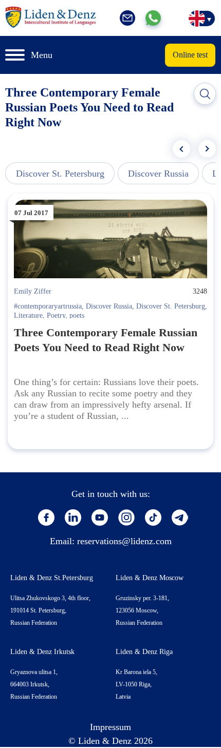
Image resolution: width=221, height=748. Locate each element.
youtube (99, 517)
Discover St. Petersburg (60, 173)
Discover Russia (158, 173)
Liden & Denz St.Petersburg (51, 578)
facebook (46, 517)
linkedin (73, 517)
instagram (126, 517)
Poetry (56, 315)
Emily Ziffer (32, 291)
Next (207, 149)
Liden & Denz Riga (144, 652)
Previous (181, 149)
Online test (190, 54)
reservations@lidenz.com (124, 541)
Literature (28, 315)
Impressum (110, 727)
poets (76, 315)
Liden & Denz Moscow (149, 578)
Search (205, 94)
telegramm (180, 517)
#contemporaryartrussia (48, 306)
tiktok (153, 517)
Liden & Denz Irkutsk (42, 652)
